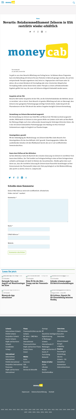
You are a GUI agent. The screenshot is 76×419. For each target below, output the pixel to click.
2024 (10, 409)
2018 (33, 409)
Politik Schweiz (11, 334)
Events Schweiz (11, 339)
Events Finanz (28, 349)
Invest (25, 352)
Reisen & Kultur (47, 362)
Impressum (25, 392)
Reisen (44, 370)
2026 (2, 409)
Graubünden (10, 347)
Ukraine (59, 357)
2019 (30, 409)
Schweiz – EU (61, 359)
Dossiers (60, 349)
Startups (45, 329)
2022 (18, 409)
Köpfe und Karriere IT (49, 349)
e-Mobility (60, 346)
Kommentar (12, 197)
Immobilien (61, 362)
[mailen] (45, 31)
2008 (72, 409)
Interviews (61, 329)
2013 (53, 409)
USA (24, 364)
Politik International (12, 362)
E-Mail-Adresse (13, 234)
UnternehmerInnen (63, 367)
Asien (25, 359)
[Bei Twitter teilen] (30, 31)
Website (10, 243)
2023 (14, 409)
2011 (60, 409)
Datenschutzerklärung (39, 392)
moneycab (17, 69)
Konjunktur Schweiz (12, 336)
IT (42, 331)
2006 (29, 412)
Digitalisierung (47, 336)
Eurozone (26, 362)
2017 (37, 409)
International (10, 354)
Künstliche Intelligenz (49, 334)
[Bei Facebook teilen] (34, 31)
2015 (45, 409)
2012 (57, 409)
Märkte (25, 357)
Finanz (25, 329)
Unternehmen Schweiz (13, 331)
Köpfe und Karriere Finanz (32, 347)
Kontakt (51, 392)
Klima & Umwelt (62, 341)
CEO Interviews (62, 331)
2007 (25, 412)
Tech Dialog (46, 354)
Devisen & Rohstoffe (30, 370)
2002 (46, 412)
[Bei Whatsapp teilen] (38, 31)
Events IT (45, 352)
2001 (50, 412)
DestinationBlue (47, 372)
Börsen (25, 367)
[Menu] (3, 2)
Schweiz (8, 329)
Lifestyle (45, 367)
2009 (68, 409)
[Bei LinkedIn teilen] (42, 31)
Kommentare (61, 364)
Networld (45, 357)
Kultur (44, 364)
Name (10, 226)
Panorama (9, 367)
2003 (42, 412)
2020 (25, 409)
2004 (38, 412)
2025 (6, 409)
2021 (22, 409)
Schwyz (8, 349)
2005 (34, 412)
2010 (64, 409)
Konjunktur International (14, 364)
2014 (49, 409)
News (38, 18)
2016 (41, 409)
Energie (59, 344)
